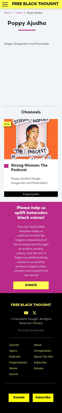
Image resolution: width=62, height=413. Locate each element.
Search (13, 374)
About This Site (43, 356)
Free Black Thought (35, 4)
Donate (31, 285)
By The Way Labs (35, 330)
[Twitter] (35, 312)
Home (7, 12)
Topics (13, 350)
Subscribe (40, 362)
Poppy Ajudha (31, 194)
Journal (14, 345)
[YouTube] (27, 312)
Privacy (38, 323)
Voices (18, 12)
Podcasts (15, 356)
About (38, 345)
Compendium (42, 350)
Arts (7, 124)
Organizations (18, 362)
